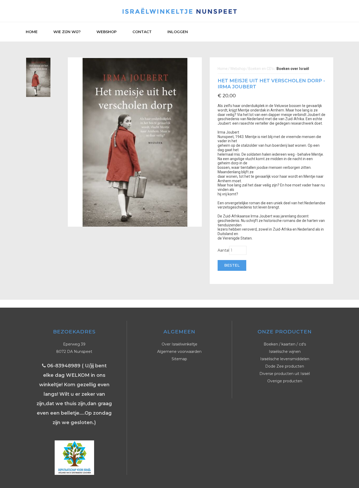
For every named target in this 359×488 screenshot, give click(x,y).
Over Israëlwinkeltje (179, 344)
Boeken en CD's (261, 69)
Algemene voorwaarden (179, 351)
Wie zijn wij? (67, 31)
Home (32, 31)
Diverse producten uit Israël (284, 373)
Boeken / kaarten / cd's (285, 344)
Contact (142, 31)
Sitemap (179, 359)
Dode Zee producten (284, 366)
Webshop (106, 31)
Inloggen (177, 31)
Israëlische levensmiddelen (284, 359)
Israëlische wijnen (285, 351)
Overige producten (284, 381)
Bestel (232, 265)
